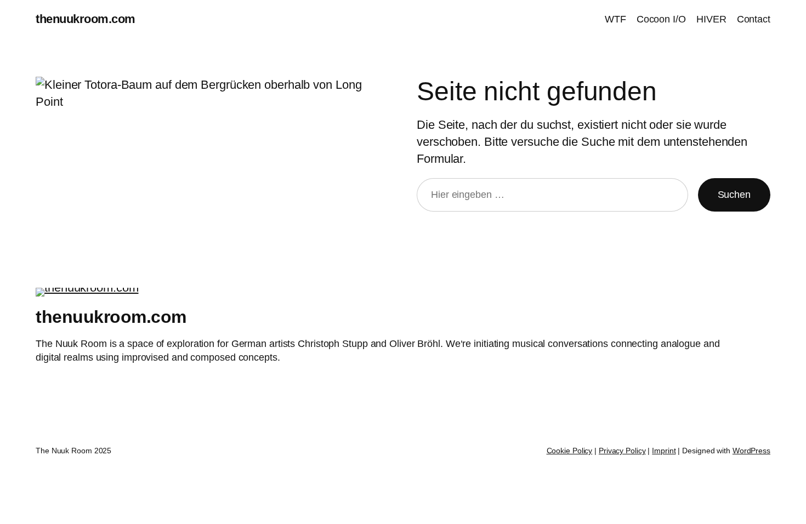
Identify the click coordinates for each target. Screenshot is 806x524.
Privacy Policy (622, 450)
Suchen (734, 194)
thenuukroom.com (85, 19)
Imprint (664, 450)
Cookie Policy (570, 450)
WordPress (751, 450)
